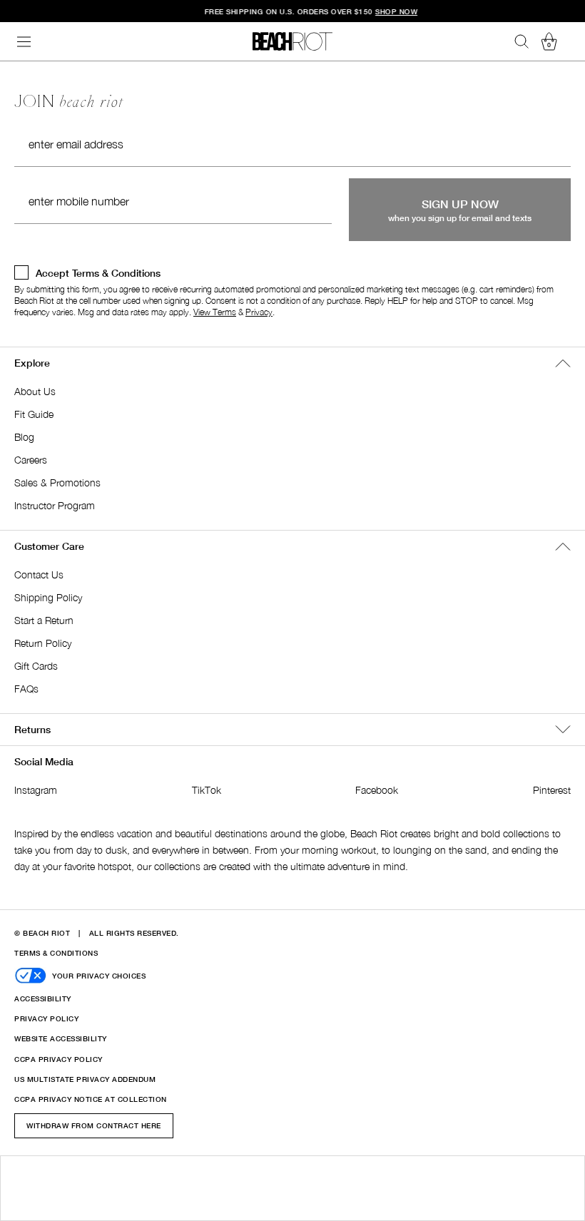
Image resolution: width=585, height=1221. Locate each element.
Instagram (35, 790)
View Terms (214, 312)
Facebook (376, 790)
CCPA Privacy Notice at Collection (90, 1099)
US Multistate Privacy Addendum (85, 1079)
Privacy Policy (46, 1018)
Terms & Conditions (56, 953)
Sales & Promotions (57, 482)
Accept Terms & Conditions (98, 273)
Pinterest (552, 790)
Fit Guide (34, 414)
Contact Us (38, 574)
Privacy (259, 312)
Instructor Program (54, 505)
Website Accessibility (60, 1038)
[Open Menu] (24, 41)
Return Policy (42, 643)
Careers (30, 460)
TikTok (206, 790)
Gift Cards (36, 666)
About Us (35, 391)
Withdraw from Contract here (93, 1125)
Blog (24, 437)
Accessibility (42, 998)
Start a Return (43, 620)
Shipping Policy (48, 597)
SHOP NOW (378, 11)
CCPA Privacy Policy (58, 1059)
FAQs (26, 689)
